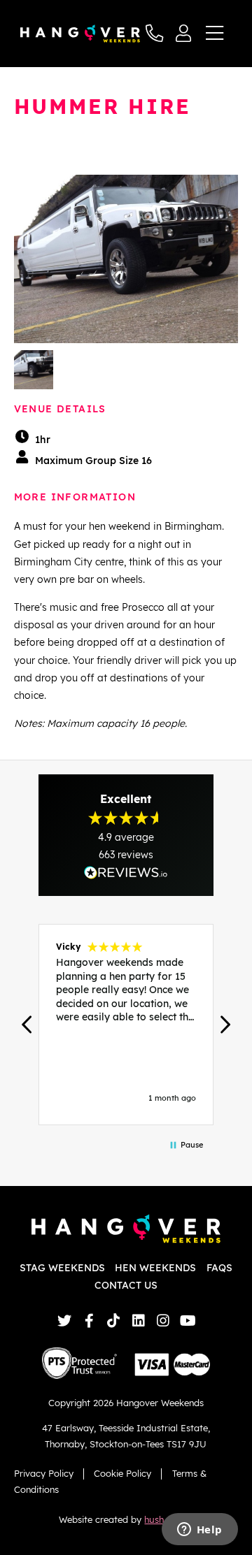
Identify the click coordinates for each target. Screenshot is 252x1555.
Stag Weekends (62, 1267)
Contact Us (126, 1285)
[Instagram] (163, 1320)
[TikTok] (113, 1320)
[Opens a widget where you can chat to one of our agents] (199, 1530)
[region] (126, 1024)
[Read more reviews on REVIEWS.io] (126, 872)
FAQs (219, 1267)
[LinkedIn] (138, 1320)
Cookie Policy (122, 1473)
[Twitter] (64, 1320)
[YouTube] (188, 1320)
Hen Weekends (155, 1267)
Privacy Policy (44, 1473)
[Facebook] (89, 1320)
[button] (28, 1024)
